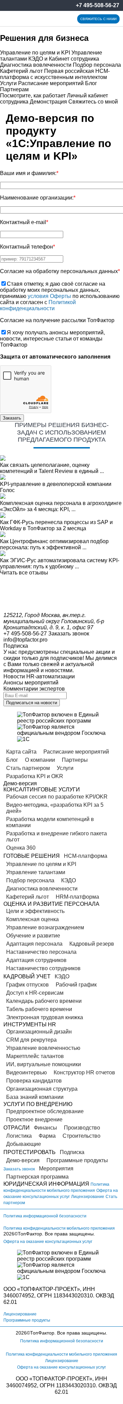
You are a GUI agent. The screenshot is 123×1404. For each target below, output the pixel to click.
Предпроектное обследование (45, 1111)
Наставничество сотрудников (43, 968)
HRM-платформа (77, 897)
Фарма (47, 1136)
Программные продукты (77, 1160)
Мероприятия (56, 1168)
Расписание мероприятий (51, 83)
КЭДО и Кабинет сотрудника (63, 59)
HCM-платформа (85, 856)
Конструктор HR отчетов (84, 1072)
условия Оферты (49, 296)
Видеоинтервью (26, 1072)
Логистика (19, 1136)
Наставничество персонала (41, 952)
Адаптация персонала (34, 944)
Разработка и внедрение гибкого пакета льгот (56, 836)
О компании (40, 760)
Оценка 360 (21, 848)
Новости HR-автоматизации (39, 676)
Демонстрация (48, 102)
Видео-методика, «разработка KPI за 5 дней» (55, 808)
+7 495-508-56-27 (97, 5)
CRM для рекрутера (31, 1040)
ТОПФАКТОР (36, 1289)
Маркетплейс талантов (35, 1056)
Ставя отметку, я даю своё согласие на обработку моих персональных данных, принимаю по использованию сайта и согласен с (60, 296)
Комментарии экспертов (34, 689)
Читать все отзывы (24, 572)
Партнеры (75, 760)
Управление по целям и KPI (35, 53)
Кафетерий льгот (21, 71)
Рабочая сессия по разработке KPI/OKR (57, 797)
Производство (82, 1128)
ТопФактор (30, 1233)
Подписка (72, 1152)
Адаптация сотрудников (36, 960)
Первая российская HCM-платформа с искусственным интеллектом (55, 74)
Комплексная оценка (32, 919)
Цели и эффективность (35, 911)
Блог (91, 83)
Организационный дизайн (39, 1032)
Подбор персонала (97, 65)
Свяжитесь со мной (93, 102)
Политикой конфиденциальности (38, 305)
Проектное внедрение (34, 1119)
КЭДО (68, 880)
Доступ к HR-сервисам (35, 993)
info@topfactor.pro (25, 640)
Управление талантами (35, 872)
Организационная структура (42, 1089)
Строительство (81, 1136)
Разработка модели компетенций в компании (50, 822)
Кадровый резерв (91, 944)
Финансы (45, 1128)
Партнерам (14, 89)
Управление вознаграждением (45, 927)
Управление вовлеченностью (43, 1048)
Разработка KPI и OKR (34, 776)
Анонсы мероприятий (30, 682)
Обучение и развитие (33, 935)
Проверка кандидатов (34, 1081)
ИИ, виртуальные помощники (43, 1064)
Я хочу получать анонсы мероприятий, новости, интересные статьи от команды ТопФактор (52, 339)
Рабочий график (76, 985)
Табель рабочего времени (39, 1009)
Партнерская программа (37, 1177)
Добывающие (23, 1144)
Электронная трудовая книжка (44, 1017)
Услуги (8, 83)
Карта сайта (21, 752)
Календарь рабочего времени (44, 1001)
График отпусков (27, 985)
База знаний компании (35, 1097)
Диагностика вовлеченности (35, 65)
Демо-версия (23, 1160)
